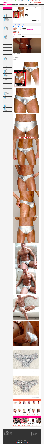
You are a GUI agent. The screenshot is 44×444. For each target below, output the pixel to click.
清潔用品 (5, 109)
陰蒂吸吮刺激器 (6, 62)
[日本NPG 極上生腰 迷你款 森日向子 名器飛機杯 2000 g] (15, 402)
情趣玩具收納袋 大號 (24, 31)
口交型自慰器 (6, 38)
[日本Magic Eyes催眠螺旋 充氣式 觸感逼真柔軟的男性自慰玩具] (34, 402)
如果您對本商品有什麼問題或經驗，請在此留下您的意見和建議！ (32, 10)
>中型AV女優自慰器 (7, 21)
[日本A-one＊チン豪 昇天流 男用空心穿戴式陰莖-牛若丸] (26, 420)
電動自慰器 (6, 37)
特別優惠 (23, 433)
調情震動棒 (6, 58)
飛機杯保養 (6, 110)
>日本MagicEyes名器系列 (7, 31)
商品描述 (14, 34)
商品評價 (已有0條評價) (19, 34)
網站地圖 (18, 433)
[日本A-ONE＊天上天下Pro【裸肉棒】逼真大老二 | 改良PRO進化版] (40, 420)
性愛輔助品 (6, 81)
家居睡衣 (5, 98)
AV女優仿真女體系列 (6, 18)
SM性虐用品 (6, 79)
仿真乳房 (5, 40)
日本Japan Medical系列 (7, 93)
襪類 (5, 104)
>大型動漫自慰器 (6, 28)
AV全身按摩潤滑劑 (6, 75)
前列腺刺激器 (6, 84)
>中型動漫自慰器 (6, 29)
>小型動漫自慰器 (6, 30)
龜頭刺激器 (6, 36)
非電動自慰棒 (6, 61)
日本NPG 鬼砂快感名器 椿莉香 (20, 413)
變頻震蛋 (5, 71)
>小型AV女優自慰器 (7, 22)
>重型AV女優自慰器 (7, 19)
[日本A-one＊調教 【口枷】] (31, 420)
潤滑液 (5, 74)
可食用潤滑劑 (6, 76)
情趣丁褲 (5, 100)
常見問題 (14, 432)
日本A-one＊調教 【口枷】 (31, 424)
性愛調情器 (6, 80)
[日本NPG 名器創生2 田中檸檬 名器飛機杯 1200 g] (19, 402)
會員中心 (27, 432)
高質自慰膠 (6, 35)
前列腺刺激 (6, 39)
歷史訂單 (27, 433)
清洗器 (5, 108)
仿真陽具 (5, 60)
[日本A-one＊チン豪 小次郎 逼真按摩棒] (17, 420)
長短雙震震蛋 (6, 72)
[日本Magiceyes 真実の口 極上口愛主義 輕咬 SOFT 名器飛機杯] (29, 402)
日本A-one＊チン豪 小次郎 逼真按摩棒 (17, 424)
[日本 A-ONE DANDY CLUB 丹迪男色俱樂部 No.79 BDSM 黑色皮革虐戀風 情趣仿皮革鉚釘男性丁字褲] (22, 420)
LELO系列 (5, 94)
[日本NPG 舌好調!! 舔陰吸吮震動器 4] (38, 402)
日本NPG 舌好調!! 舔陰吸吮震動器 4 (38, 406)
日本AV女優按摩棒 (6, 59)
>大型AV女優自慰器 (7, 20)
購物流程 (14, 433)
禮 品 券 (22, 432)
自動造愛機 (6, 66)
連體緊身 (5, 106)
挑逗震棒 (5, 57)
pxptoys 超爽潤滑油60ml (20, 31)
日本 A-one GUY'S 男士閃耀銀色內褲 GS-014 (15, 32)
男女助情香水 (6, 77)
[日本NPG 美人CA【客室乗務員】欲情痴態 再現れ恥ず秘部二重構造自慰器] (24, 402)
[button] (26, 45)
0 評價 (28, 10)
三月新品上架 (6, 14)
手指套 (5, 95)
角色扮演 (5, 105)
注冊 (3, 0)
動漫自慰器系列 (6, 26)
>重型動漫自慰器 (6, 27)
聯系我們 (18, 432)
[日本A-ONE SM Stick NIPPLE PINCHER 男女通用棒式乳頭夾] (36, 420)
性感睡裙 (5, 99)
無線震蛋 (5, 70)
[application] (27, 45)
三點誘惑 (5, 97)
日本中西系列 (6, 92)
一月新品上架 (6, 16)
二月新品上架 (6, 15)
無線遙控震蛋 (6, 69)
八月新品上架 (6, 10)
